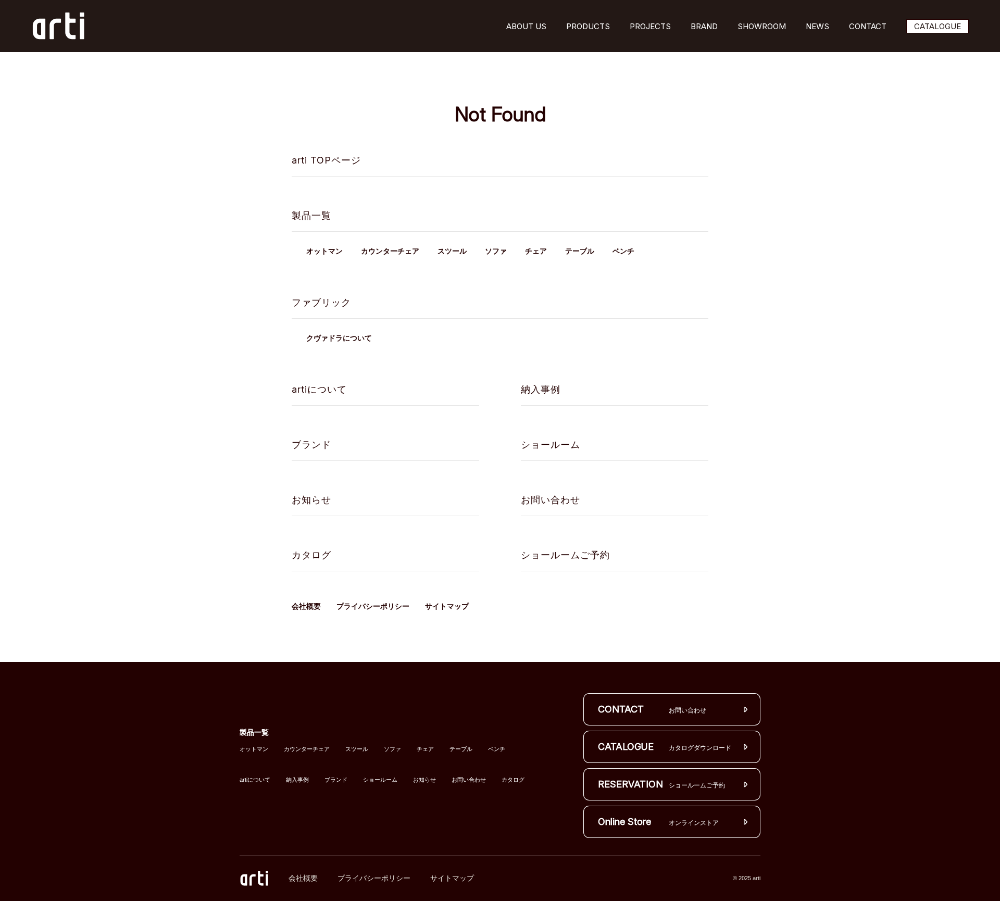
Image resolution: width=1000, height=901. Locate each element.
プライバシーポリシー (372, 606)
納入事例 (540, 389)
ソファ (496, 251)
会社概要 (306, 606)
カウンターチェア (390, 251)
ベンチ (623, 251)
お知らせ (311, 499)
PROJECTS (650, 26)
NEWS (817, 26)
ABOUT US (526, 26)
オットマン (324, 251)
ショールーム (550, 444)
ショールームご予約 (565, 554)
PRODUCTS (588, 26)
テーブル (579, 251)
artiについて (319, 389)
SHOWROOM (762, 26)
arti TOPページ (326, 160)
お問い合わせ (550, 499)
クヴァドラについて (339, 338)
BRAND (704, 26)
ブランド (311, 444)
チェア (536, 251)
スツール (452, 251)
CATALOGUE (937, 26)
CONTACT (867, 26)
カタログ (311, 554)
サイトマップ (447, 606)
